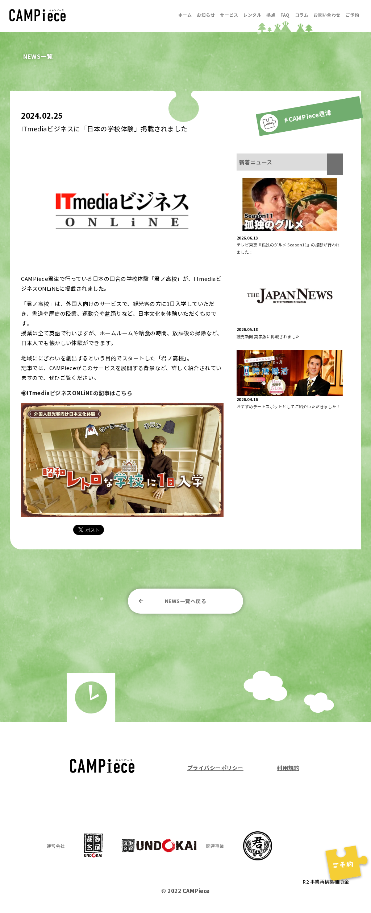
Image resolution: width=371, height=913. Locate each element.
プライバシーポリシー (215, 767)
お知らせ (206, 15)
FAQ (284, 15)
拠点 (270, 15)
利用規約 (288, 767)
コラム (301, 15)
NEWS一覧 (38, 56)
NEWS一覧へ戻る (185, 601)
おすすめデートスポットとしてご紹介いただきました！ (289, 406)
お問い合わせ (327, 15)
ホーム (185, 15)
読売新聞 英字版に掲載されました (268, 336)
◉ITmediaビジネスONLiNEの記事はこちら (76, 393)
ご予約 (352, 15)
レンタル (252, 15)
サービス (229, 15)
